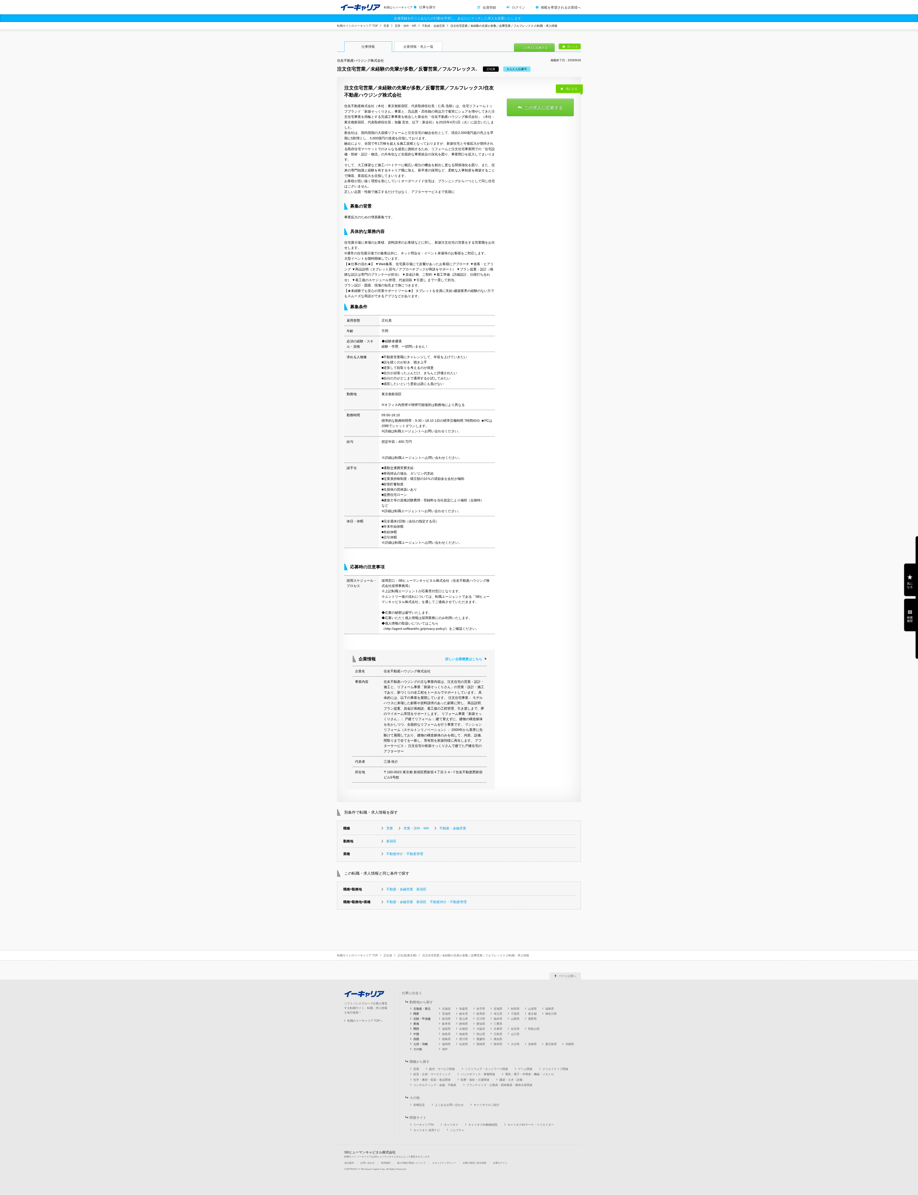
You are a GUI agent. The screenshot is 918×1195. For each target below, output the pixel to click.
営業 (386, 25)
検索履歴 (910, 619)
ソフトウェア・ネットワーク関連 (486, 1069)
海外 (445, 1049)
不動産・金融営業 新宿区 (406, 889)
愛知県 (480, 1023)
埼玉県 (498, 1013)
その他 (417, 1049)
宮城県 (498, 1008)
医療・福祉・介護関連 (475, 1079)
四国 (416, 1039)
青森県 (463, 1008)
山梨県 (515, 1018)
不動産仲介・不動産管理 (404, 854)
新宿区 (391, 841)
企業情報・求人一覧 (418, 47)
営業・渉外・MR (405, 25)
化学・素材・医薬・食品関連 (432, 1079)
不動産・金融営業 (433, 25)
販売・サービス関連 (442, 1069)
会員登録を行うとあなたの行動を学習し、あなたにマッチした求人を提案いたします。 (459, 18)
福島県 (549, 1008)
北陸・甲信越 (422, 1018)
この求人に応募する (534, 47)
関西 (416, 1029)
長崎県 (480, 1044)
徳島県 (446, 1039)
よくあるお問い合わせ (449, 1105)
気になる (572, 46)
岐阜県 (446, 1023)
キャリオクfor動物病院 (482, 1124)
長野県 (532, 1018)
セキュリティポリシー (444, 1163)
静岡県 (463, 1023)
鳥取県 (446, 1034)
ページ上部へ (567, 976)
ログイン (518, 7)
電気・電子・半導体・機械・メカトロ (529, 1074)
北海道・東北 (422, 1008)
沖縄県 (569, 1044)
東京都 (532, 1013)
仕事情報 (368, 47)
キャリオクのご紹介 (486, 1105)
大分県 (515, 1044)
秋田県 (515, 1008)
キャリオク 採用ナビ (426, 1130)
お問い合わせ (367, 1163)
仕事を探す (427, 7)
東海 (416, 1023)
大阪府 (480, 1029)
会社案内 (349, 1163)
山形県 (532, 1008)
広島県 (498, 1034)
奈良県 (515, 1029)
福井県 (498, 1018)
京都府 (463, 1029)
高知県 (498, 1039)
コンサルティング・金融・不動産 (434, 1085)
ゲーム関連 (525, 1069)
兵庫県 (498, 1029)
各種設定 (419, 1105)
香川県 (463, 1039)
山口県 (515, 1034)
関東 (416, 1013)
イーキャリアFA (423, 1124)
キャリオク (451, 1124)
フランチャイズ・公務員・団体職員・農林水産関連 (499, 1085)
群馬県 (480, 1013)
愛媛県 (480, 1039)
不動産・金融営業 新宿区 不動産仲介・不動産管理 (426, 902)
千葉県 (515, 1013)
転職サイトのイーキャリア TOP (357, 25)
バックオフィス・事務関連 (478, 1074)
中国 (416, 1034)
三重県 (498, 1023)
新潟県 (446, 1018)
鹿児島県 (551, 1044)
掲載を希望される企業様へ (561, 7)
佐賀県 (463, 1044)
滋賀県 (446, 1029)
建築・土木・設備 (510, 1079)
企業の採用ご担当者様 (474, 1163)
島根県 (463, 1034)
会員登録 (489, 7)
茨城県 (446, 1013)
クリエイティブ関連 (555, 1069)
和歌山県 (534, 1029)
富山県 (463, 1018)
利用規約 (386, 1163)
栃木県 (463, 1013)
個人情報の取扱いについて (411, 1163)
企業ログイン (500, 1163)
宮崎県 (532, 1044)
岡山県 (480, 1034)
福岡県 (446, 1044)
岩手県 (480, 1008)
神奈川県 (551, 1013)
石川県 (480, 1018)
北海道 (446, 1008)
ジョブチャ (457, 1130)
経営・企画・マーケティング (432, 1074)
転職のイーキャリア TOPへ (364, 1020)
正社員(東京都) (407, 955)
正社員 (387, 955)
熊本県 (498, 1044)
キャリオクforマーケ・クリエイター (531, 1124)
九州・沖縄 (420, 1044)
